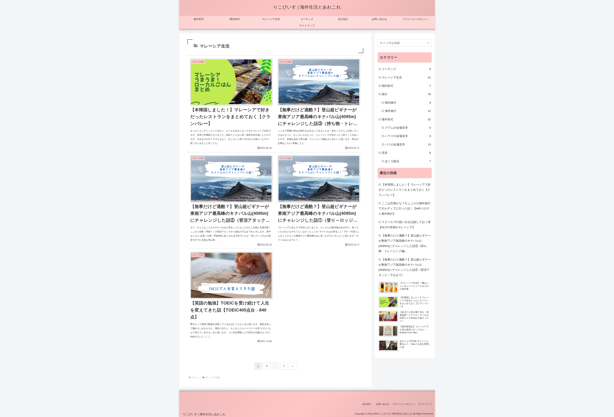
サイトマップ (425, 404)
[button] (428, 43)
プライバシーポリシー (404, 404)
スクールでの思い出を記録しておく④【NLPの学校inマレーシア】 (404, 224)
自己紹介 (368, 404)
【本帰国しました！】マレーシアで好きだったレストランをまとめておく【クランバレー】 (404, 190)
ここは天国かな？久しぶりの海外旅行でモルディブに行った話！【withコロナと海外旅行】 (404, 208)
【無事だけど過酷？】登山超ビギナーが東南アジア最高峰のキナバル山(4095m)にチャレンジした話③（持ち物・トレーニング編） (404, 243)
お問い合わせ (382, 404)
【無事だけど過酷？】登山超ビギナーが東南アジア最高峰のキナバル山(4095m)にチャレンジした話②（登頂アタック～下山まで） (404, 267)
